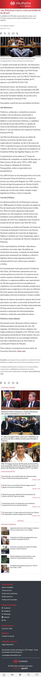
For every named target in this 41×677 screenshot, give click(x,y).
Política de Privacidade (9, 599)
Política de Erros (7, 596)
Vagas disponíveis (7, 644)
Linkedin (6, 617)
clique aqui (21, 351)
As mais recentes (8, 471)
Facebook (7, 608)
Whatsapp (7, 614)
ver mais (20, 521)
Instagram (7, 611)
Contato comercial (8, 636)
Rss (5, 620)
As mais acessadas (8, 524)
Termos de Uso (7, 590)
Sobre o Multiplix (7, 587)
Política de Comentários (10, 593)
